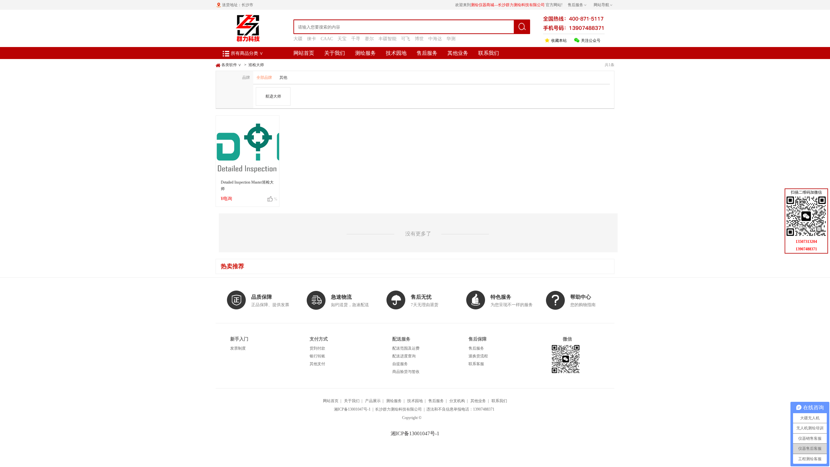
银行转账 (317, 356)
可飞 (405, 38)
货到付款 (317, 348)
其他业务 (457, 53)
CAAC (327, 38)
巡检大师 (256, 65)
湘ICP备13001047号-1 (352, 409)
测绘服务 (365, 53)
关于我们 (334, 53)
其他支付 (317, 364)
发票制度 (238, 348)
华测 (451, 38)
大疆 (297, 38)
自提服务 (400, 364)
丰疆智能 (387, 38)
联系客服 (476, 364)
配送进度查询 (404, 356)
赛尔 (369, 38)
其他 (283, 77)
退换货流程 (478, 356)
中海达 (435, 38)
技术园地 (396, 53)
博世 (419, 38)
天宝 (342, 38)
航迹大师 (273, 96)
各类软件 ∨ (231, 65)
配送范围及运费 (406, 348)
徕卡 (311, 38)
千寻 (355, 38)
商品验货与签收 (406, 371)
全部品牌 (264, 77)
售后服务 (427, 53)
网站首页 (303, 53)
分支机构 (457, 401)
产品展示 (373, 401)
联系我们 (488, 53)
